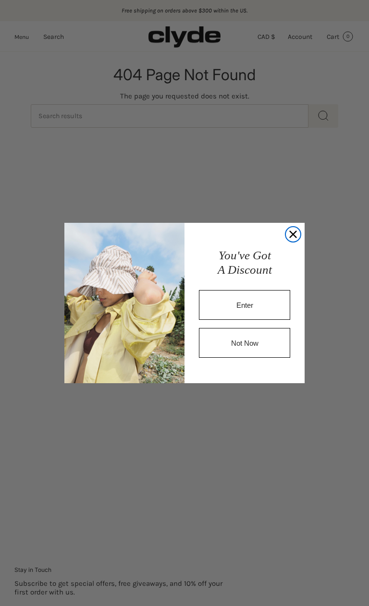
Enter (244, 305)
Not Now (244, 343)
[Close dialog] (293, 234)
